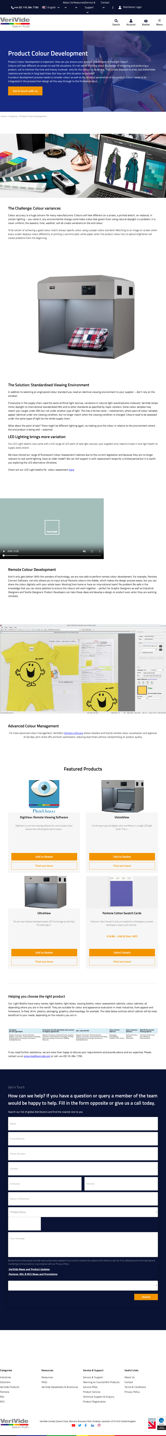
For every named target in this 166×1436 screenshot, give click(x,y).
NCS (2, 1401)
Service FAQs (90, 1387)
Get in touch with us (25, 91)
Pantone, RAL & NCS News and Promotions (33, 1274)
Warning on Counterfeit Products (101, 1382)
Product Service (91, 1392)
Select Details (122, 952)
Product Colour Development (33, 116)
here (71, 470)
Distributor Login (132, 7)
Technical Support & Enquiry (98, 1397)
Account (131, 24)
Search (116, 24)
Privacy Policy (132, 1392)
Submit (146, 1297)
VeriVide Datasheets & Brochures (60, 1387)
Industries (5, 1377)
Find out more (44, 866)
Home (3, 116)
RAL (2, 1397)
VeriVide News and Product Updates (29, 1269)
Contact (128, 1382)
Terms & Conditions (135, 1387)
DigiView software (73, 733)
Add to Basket (44, 856)
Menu (159, 24)
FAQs (44, 1382)
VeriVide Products (9, 1387)
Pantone (4, 1392)
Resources (47, 1377)
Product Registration (94, 1401)
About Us (129, 1377)
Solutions (13, 116)
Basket (146, 24)
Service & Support (90, 4)
